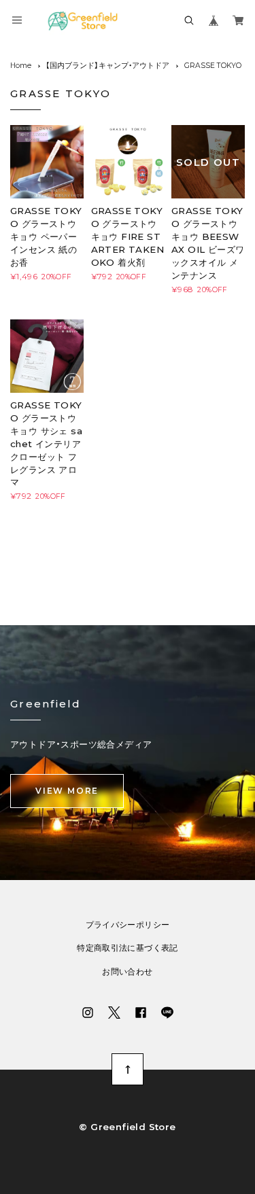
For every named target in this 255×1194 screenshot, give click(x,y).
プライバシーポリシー (128, 925)
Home (20, 65)
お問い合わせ (127, 972)
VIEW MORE (67, 791)
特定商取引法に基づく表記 (127, 948)
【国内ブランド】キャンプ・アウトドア (107, 65)
